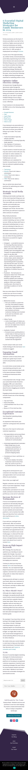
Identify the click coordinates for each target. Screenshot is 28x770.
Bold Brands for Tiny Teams (14, 700)
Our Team (14, 749)
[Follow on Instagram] (14, 720)
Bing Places (7, 118)
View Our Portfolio (14, 716)
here (23, 347)
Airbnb (6, 175)
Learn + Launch (15, 32)
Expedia (6, 171)
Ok (14, 767)
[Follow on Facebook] (11, 720)
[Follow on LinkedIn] (17, 720)
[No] (26, 765)
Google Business (9, 112)
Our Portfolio (14, 743)
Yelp (5, 114)
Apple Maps (7, 116)
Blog (10, 32)
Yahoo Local (7, 121)
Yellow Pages (8, 120)
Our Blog (14, 737)
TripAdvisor (7, 169)
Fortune (21, 51)
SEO (9, 565)
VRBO (5, 178)
